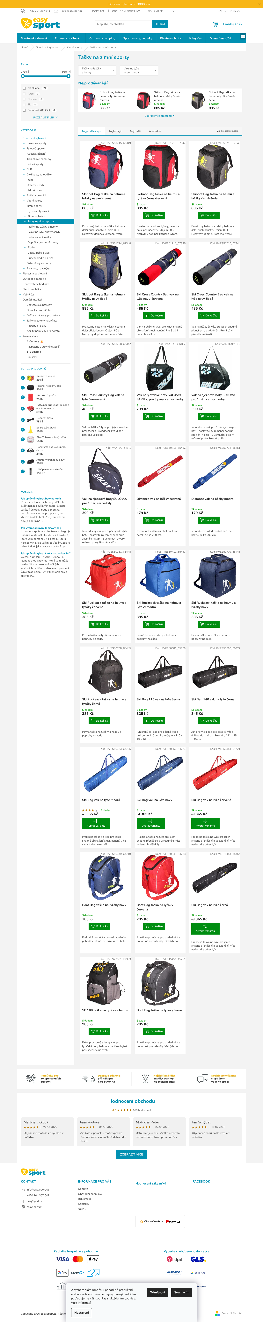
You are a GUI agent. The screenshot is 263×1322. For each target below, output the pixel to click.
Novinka (35, 99)
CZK (220, 11)
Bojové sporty (35, 164)
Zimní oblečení (36, 216)
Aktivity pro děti (36, 195)
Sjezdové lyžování (38, 211)
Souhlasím (181, 1292)
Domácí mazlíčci (32, 299)
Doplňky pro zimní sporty (43, 242)
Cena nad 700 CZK (41, 110)
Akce (33, 93)
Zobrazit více (131, 1154)
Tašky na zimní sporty (41, 221)
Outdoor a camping (34, 279)
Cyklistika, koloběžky (39, 174)
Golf (29, 169)
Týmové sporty (36, 148)
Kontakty (83, 1204)
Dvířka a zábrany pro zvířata (43, 315)
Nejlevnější (115, 131)
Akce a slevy (30, 336)
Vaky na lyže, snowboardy (44, 232)
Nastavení (81, 1313)
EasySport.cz (34, 1201)
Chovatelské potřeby (39, 305)
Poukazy (32, 357)
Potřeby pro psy (36, 326)
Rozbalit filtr (43, 117)
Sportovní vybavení (34, 138)
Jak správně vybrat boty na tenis (41, 498)
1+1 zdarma (34, 352)
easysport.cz (34, 1207)
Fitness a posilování (35, 273)
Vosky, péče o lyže (38, 253)
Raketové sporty (36, 143)
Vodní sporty (34, 200)
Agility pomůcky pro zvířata (43, 331)
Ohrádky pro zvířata (38, 310)
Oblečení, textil (36, 185)
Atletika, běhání (36, 154)
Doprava (98, 11)
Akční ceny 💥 (35, 341)
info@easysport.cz (38, 1189)
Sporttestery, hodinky (36, 284)
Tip (32, 104)
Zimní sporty (34, 206)
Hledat (160, 24)
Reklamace (155, 11)
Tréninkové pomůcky (39, 159)
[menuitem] (34, 38)
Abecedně (155, 131)
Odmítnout (157, 1292)
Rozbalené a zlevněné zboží (43, 347)
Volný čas (28, 294)
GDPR (81, 1209)
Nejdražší (135, 131)
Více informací (81, 1303)
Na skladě (37, 88)
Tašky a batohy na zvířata (42, 320)
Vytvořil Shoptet (232, 1313)
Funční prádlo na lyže (40, 258)
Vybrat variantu (96, 826)
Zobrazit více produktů (158, 116)
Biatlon (32, 247)
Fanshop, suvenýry (38, 268)
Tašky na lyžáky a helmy (43, 227)
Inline (30, 180)
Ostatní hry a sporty (39, 263)
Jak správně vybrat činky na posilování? (45, 553)
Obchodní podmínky (126, 11)
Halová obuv (34, 190)
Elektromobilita (32, 289)
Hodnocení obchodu (131, 1101)
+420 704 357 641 (38, 1195)
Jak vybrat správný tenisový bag (41, 528)
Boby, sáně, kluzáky (39, 237)
